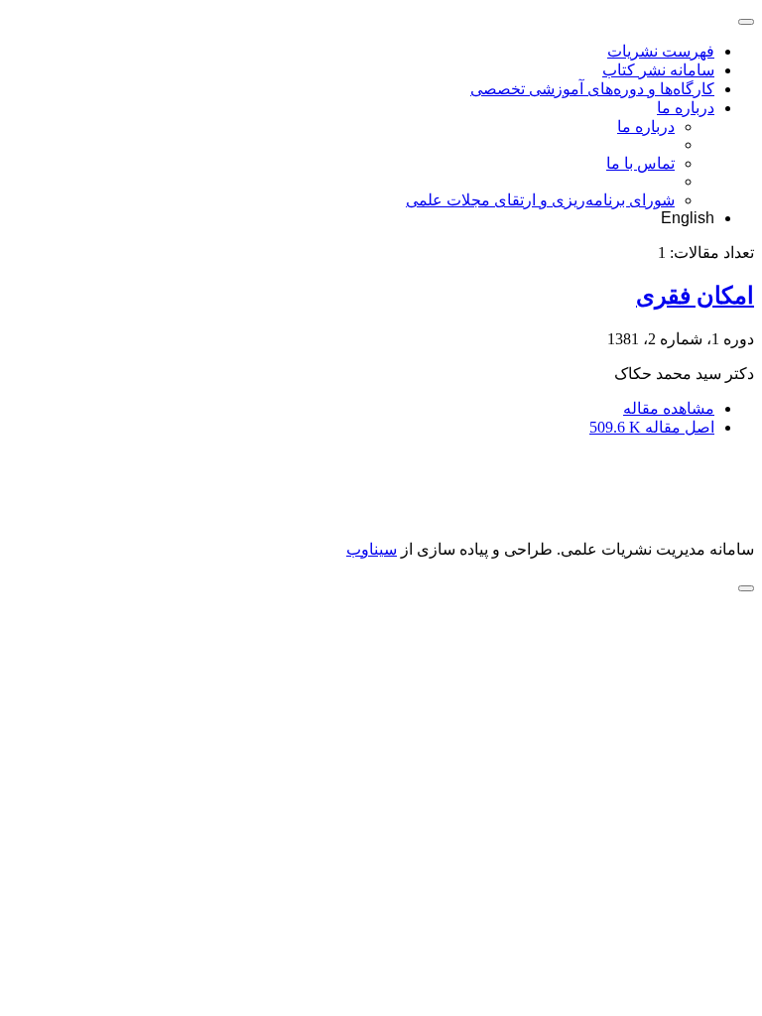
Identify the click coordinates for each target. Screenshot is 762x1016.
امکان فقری (695, 296)
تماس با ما (640, 163)
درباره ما (685, 107)
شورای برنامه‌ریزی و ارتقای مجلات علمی (540, 199)
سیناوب (371, 549)
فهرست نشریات (660, 51)
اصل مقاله (651, 427)
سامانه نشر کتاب (658, 70)
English (687, 217)
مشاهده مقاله (668, 408)
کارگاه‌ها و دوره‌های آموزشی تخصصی (592, 88)
